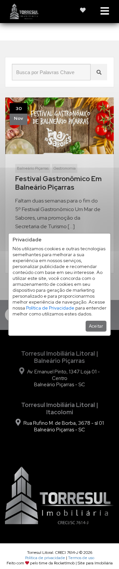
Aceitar (96, 326)
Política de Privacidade (50, 308)
